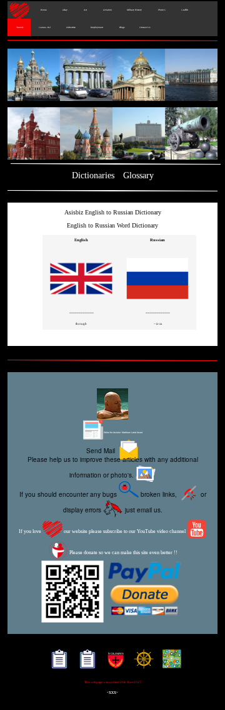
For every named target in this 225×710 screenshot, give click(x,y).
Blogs (121, 27)
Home (43, 10)
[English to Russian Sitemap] (56, 663)
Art (84, 10)
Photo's (161, 10)
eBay (65, 10)
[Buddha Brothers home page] (141, 663)
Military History (134, 10)
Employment (97, 27)
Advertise (71, 27)
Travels (19, 27)
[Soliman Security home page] (112, 663)
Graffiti (184, 10)
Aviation (107, 10)
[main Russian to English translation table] (157, 303)
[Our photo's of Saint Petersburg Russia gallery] (113, 75)
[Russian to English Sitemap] (84, 663)
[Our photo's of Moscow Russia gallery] (113, 134)
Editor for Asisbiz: (122, 432)
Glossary (138, 175)
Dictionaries (93, 175)
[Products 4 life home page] (169, 663)
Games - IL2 (44, 27)
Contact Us (144, 27)
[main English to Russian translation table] (81, 303)
